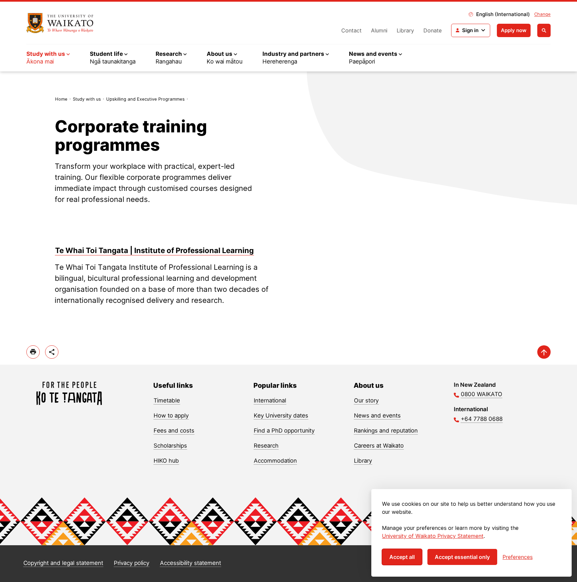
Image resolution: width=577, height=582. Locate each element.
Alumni (379, 30)
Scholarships (170, 445)
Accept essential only (462, 557)
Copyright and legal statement (63, 563)
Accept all (402, 557)
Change (542, 14)
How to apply (171, 415)
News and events (377, 415)
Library (405, 30)
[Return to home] (59, 23)
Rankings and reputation (386, 430)
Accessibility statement (190, 563)
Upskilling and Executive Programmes (145, 99)
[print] (33, 352)
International (270, 400)
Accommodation (275, 460)
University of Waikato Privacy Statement (433, 536)
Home (61, 99)
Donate (432, 30)
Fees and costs (174, 430)
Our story (366, 400)
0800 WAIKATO (481, 394)
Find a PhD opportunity (284, 430)
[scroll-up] (544, 352)
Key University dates (281, 415)
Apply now (514, 30)
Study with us (87, 99)
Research (266, 445)
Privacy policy (131, 563)
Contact (351, 30)
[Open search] (544, 30)
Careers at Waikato (379, 445)
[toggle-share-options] (51, 352)
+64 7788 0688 (482, 419)
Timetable (167, 400)
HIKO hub (166, 460)
